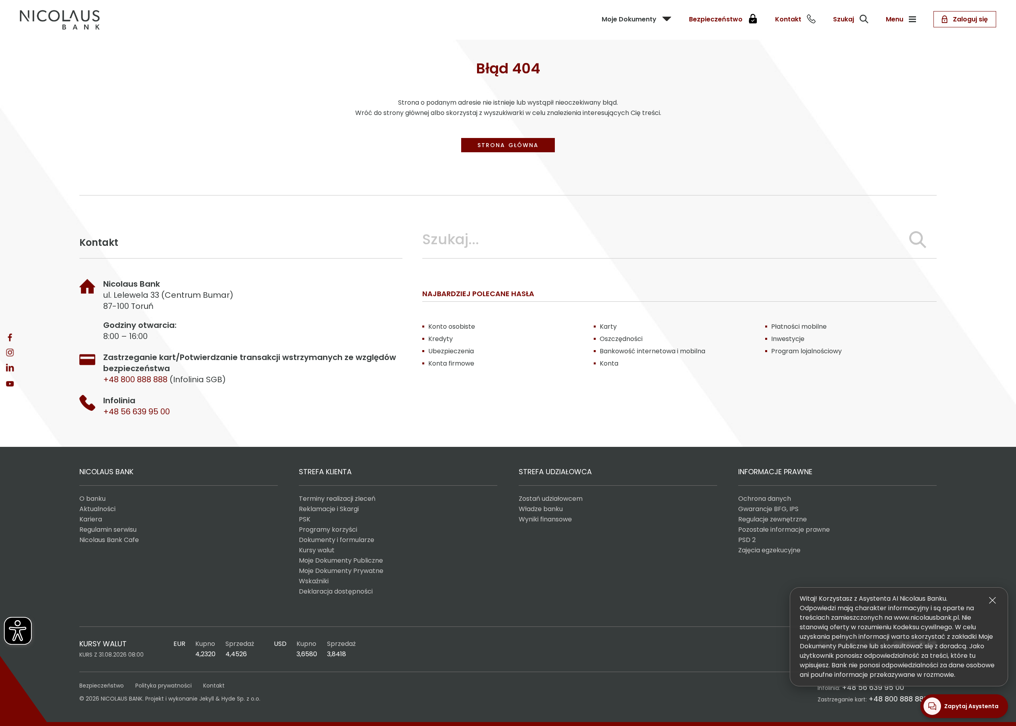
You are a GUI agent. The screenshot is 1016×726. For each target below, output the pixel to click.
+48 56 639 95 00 (136, 411)
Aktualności (97, 508)
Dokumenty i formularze (336, 539)
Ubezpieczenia (451, 351)
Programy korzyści (328, 529)
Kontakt (214, 686)
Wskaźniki (314, 581)
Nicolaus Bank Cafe (109, 539)
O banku (92, 498)
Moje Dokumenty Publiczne (341, 560)
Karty (608, 326)
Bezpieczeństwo (101, 686)
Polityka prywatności (163, 686)
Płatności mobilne (799, 326)
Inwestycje (787, 338)
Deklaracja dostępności (336, 591)
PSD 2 (747, 539)
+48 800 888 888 (898, 699)
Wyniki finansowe (545, 519)
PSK (304, 519)
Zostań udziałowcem (551, 498)
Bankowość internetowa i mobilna (652, 351)
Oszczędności (621, 338)
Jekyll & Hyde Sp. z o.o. (229, 699)
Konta (609, 363)
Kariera (90, 519)
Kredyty (440, 338)
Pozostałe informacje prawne (784, 529)
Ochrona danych (764, 498)
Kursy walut (317, 550)
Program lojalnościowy (806, 351)
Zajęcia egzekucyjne (769, 550)
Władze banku (541, 508)
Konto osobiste (451, 326)
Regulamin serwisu (108, 529)
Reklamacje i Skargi (329, 508)
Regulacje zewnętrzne (772, 519)
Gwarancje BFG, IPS (768, 508)
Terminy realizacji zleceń (337, 498)
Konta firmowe (451, 363)
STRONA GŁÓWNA (508, 145)
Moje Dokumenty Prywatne (341, 570)
